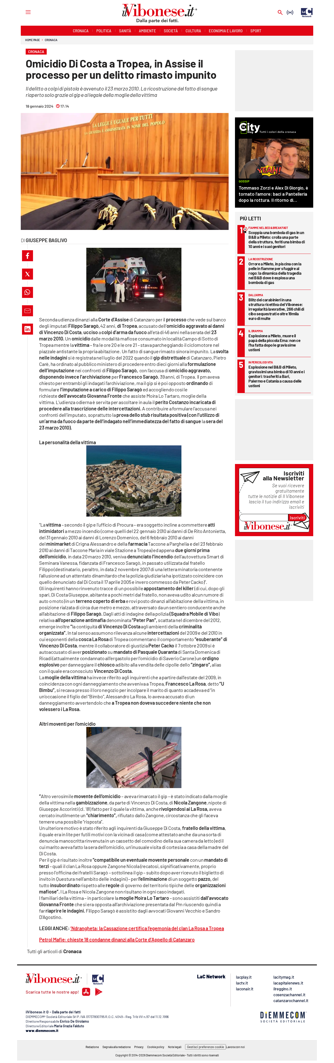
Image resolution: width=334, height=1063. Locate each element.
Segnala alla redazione (116, 1047)
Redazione (92, 1047)
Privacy (139, 1047)
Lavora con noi (235, 1047)
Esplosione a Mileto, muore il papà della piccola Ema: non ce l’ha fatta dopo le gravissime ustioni (274, 342)
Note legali (174, 1047)
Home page (32, 40)
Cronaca (51, 40)
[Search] (280, 13)
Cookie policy (155, 1047)
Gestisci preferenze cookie (205, 1047)
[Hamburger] (23, 12)
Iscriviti (297, 517)
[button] (27, 255)
